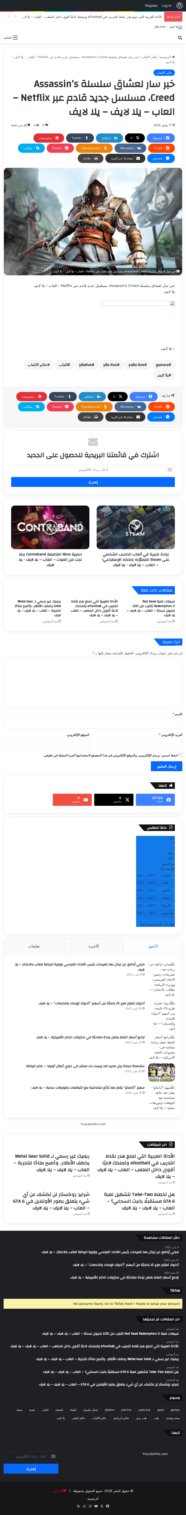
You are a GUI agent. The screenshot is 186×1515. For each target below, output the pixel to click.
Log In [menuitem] (166, 6)
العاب (63, 364)
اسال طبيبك (90, 1410)
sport (160, 1410)
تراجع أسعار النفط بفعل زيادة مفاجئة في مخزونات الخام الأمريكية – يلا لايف (90, 1037)
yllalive (85, 364)
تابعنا (175, 1433)
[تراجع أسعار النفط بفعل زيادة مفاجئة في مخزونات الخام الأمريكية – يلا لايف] (161, 1047)
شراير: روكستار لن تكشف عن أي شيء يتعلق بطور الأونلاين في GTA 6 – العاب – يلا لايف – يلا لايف (51, 1201)
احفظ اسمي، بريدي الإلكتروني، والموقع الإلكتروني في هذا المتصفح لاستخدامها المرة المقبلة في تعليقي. (110, 755)
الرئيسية (166, 57)
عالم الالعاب (149, 57)
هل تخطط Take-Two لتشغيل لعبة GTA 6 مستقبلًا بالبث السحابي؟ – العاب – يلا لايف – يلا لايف (139, 1201)
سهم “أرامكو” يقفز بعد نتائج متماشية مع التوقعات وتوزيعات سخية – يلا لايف (88, 1087)
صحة (19, 1410)
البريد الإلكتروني (170, 735)
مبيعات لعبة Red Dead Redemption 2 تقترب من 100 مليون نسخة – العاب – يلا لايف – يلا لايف (151, 608)
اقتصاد (59, 1410)
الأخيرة (94, 946)
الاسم (177, 714)
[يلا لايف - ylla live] (168, 27)
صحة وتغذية (173, 1418)
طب (156, 1418)
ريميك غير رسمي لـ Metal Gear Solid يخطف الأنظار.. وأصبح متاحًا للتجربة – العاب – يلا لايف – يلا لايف (38, 608)
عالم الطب (78, 1418)
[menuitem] (179, 5)
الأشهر (153, 946)
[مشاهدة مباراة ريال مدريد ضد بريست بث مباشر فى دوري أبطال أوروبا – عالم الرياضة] (161, 1072)
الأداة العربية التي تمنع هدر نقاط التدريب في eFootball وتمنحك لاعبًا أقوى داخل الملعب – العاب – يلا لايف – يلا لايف (84, 17)
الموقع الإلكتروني (78, 735)
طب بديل (141, 1418)
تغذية (32, 1410)
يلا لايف (163, 375)
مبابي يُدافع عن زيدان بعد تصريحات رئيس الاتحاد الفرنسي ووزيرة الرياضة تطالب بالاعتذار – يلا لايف (80, 967)
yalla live (136, 364)
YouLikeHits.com (93, 1124)
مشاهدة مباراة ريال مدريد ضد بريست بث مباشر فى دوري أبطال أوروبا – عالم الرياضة (85, 1066)
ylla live (110, 364)
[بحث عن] (180, 37)
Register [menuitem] (151, 6)
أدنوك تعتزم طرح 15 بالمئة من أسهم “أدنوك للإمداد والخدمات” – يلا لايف (92, 1003)
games (162, 364)
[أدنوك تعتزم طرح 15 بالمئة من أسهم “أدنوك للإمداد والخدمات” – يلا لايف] (161, 1016)
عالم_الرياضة (121, 1418)
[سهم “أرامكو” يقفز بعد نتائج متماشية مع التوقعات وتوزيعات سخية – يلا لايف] (161, 1097)
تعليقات (34, 946)
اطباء (73, 1410)
